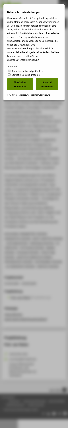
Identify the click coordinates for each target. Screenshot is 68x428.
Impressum (24, 94)
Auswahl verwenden (47, 84)
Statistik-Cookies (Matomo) (26, 75)
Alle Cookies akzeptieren (20, 84)
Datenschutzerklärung (27, 60)
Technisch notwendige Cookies (27, 71)
